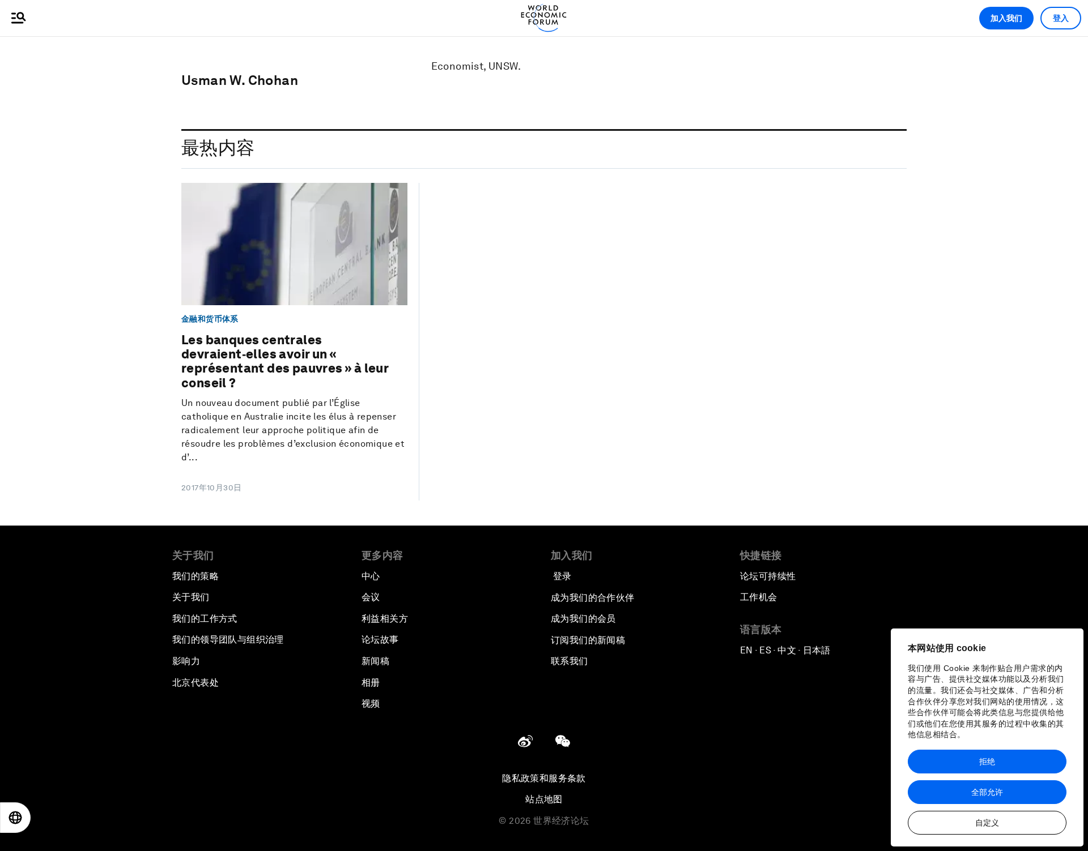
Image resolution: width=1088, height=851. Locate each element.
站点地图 (544, 799)
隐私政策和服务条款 (544, 778)
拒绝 (987, 761)
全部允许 (987, 792)
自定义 (987, 822)
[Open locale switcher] (15, 817)
